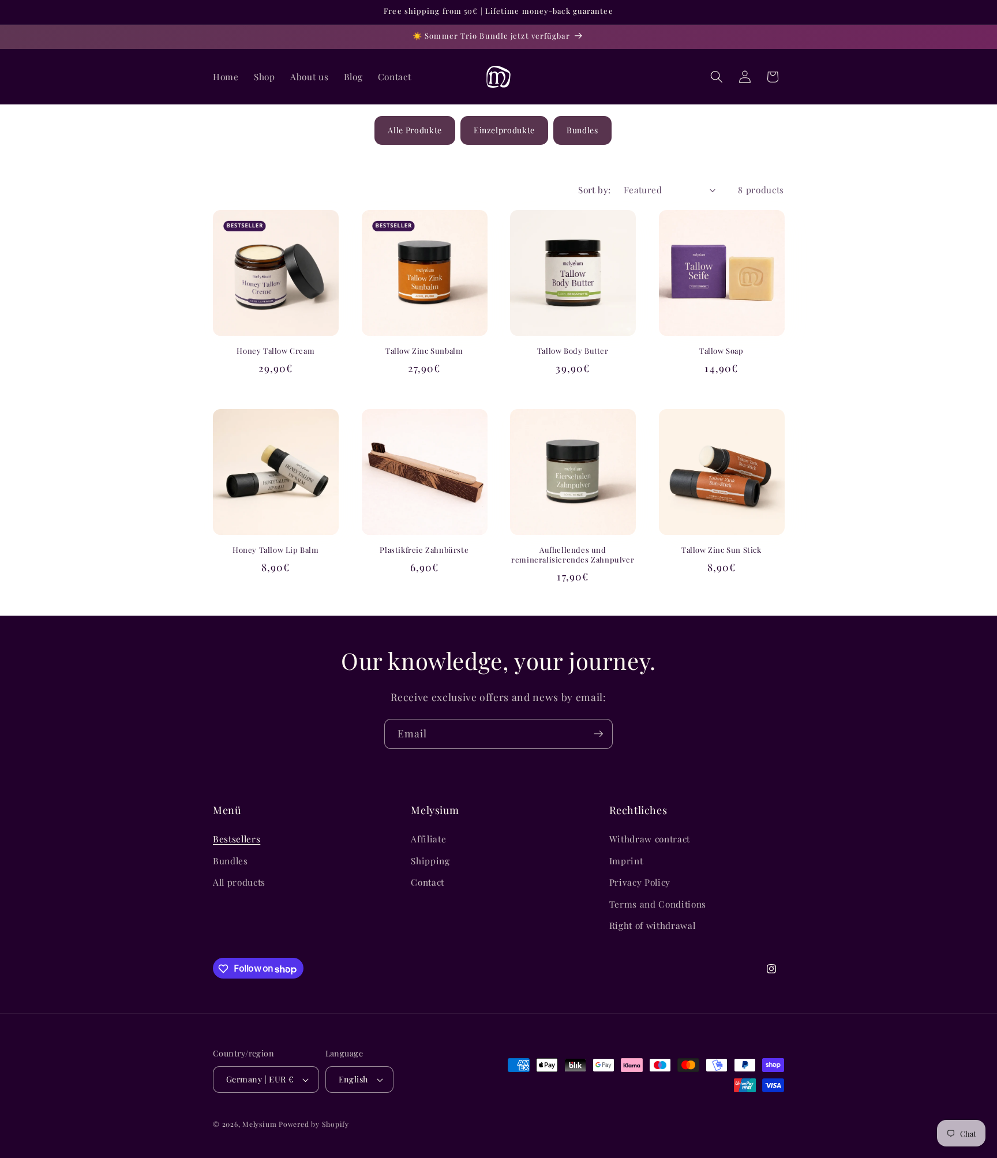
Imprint (626, 861)
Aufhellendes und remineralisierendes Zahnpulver (572, 554)
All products (239, 882)
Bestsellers (236, 839)
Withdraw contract (649, 839)
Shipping (430, 861)
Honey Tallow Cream (275, 350)
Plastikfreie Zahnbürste (424, 549)
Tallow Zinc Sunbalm (424, 350)
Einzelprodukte (504, 130)
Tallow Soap (721, 350)
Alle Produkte (415, 130)
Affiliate (428, 839)
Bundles (582, 130)
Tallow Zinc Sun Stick (721, 549)
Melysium (259, 1124)
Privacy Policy (639, 882)
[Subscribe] (598, 734)
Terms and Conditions (657, 904)
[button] (716, 77)
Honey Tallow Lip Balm (276, 549)
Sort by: (594, 189)
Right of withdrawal (652, 926)
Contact (427, 882)
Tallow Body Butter (573, 350)
